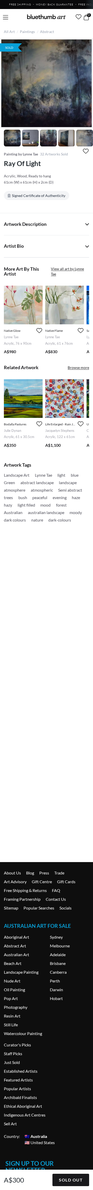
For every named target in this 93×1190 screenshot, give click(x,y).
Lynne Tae (43, 475)
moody (75, 512)
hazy (8, 504)
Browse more (78, 367)
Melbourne (60, 945)
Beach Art (12, 963)
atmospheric (42, 489)
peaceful (39, 497)
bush (22, 497)
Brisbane (58, 963)
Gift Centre (42, 881)
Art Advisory (15, 881)
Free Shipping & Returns (25, 890)
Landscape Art (16, 475)
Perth (55, 980)
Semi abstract (70, 489)
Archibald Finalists (20, 1097)
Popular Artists (17, 1088)
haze (76, 497)
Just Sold (12, 1062)
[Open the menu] (5, 17)
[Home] (46, 16)
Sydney (56, 937)
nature (37, 519)
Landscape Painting (21, 972)
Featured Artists (18, 1079)
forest (61, 504)
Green (9, 482)
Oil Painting (14, 989)
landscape (68, 482)
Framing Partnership (22, 899)
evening (60, 497)
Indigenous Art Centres (24, 1114)
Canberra (58, 972)
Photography (15, 1007)
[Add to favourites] (85, 151)
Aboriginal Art (16, 937)
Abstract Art (15, 945)
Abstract (47, 31)
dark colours (15, 519)
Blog (30, 872)
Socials (65, 907)
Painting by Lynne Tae (21, 154)
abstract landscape (37, 482)
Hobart (56, 998)
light (61, 475)
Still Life (11, 1024)
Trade (59, 872)
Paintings (27, 31)
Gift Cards (66, 881)
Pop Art (11, 998)
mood (45, 504)
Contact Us (56, 899)
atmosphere (14, 489)
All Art (9, 31)
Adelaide (58, 954)
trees (8, 497)
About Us (12, 872)
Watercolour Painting (23, 1033)
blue (75, 475)
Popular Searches (39, 907)
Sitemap (11, 907)
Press (44, 872)
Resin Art (12, 1015)
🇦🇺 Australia (36, 1136)
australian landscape (46, 512)
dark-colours (59, 519)
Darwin (56, 989)
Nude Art (12, 980)
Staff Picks (13, 1053)
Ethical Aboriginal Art (23, 1106)
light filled (26, 504)
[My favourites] (78, 17)
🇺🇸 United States (40, 1142)
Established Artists (20, 1071)
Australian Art (16, 954)
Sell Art (10, 1123)
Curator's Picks (17, 1044)
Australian (13, 512)
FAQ (56, 890)
